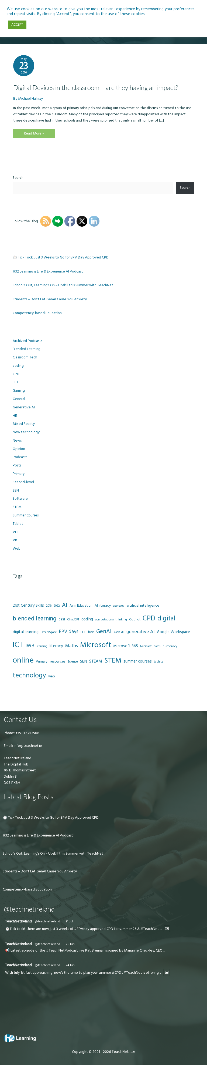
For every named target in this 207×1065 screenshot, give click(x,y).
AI (64, 605)
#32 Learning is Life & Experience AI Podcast (48, 271)
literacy (56, 646)
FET (15, 382)
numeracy (170, 646)
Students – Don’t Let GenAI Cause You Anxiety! (50, 299)
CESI (61, 619)
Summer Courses (26, 515)
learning (41, 646)
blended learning (34, 618)
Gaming (19, 390)
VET (16, 532)
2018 (48, 606)
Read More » (34, 134)
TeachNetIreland (18, 921)
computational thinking (111, 619)
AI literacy (103, 605)
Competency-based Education (37, 313)
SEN (16, 490)
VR (15, 540)
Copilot (134, 619)
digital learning (26, 632)
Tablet (18, 523)
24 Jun (70, 965)
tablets (158, 662)
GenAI (104, 631)
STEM (17, 507)
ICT (18, 645)
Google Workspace (173, 632)
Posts (17, 465)
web (51, 676)
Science (72, 662)
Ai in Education (81, 605)
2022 (57, 606)
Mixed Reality (24, 423)
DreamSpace (49, 632)
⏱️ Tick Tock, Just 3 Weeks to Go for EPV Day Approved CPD (61, 257)
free (91, 632)
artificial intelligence (142, 605)
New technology (26, 432)
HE (15, 415)
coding (18, 365)
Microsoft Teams (150, 646)
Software (20, 498)
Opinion (19, 448)
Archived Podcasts (27, 340)
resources (57, 661)
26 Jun (70, 944)
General (19, 399)
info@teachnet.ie (27, 745)
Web (16, 548)
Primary (19, 473)
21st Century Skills (28, 605)
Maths (71, 646)
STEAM (95, 661)
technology (29, 675)
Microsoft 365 (125, 646)
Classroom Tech (25, 357)
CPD (16, 374)
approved (118, 606)
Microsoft (95, 645)
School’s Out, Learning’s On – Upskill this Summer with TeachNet (63, 285)
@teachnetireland (47, 921)
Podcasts (20, 457)
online (23, 660)
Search (18, 177)
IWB (29, 645)
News (17, 440)
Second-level (23, 482)
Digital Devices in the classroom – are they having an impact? (95, 87)
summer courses (137, 661)
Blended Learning (26, 349)
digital (166, 618)
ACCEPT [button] (17, 24)
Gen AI (119, 632)
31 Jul (69, 921)
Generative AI (24, 407)
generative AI (140, 631)
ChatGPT (73, 619)
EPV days (68, 631)
